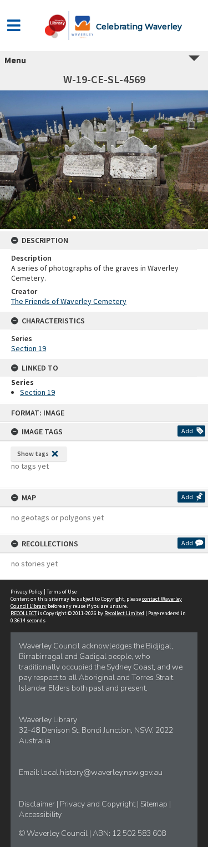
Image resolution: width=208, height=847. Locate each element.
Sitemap (154, 804)
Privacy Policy (27, 591)
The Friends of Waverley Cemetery (68, 301)
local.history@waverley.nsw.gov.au (102, 772)
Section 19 (28, 348)
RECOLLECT (24, 613)
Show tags (33, 453)
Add (187, 431)
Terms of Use (62, 591)
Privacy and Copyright (98, 804)
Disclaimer (38, 804)
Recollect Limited (124, 613)
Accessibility (40, 814)
